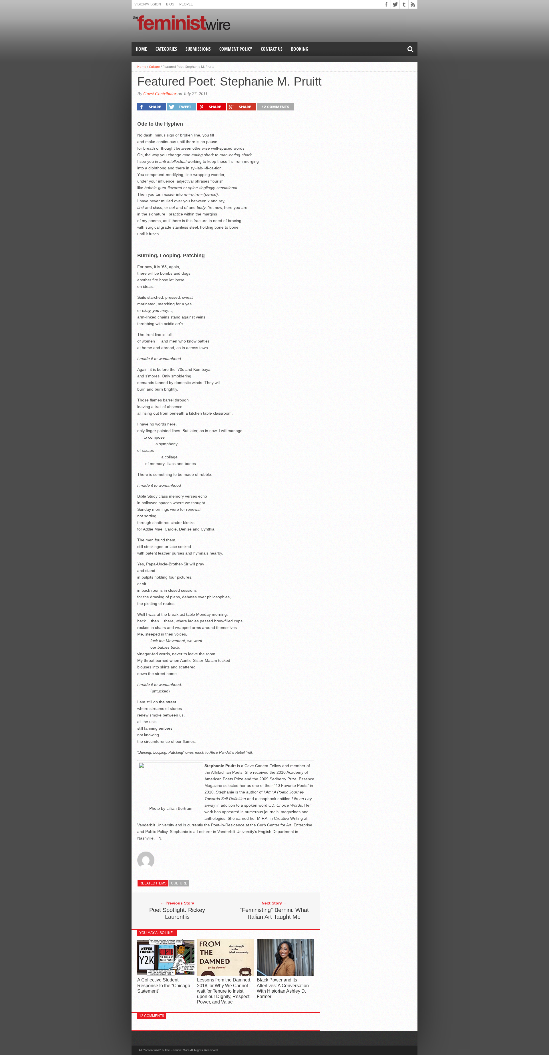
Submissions (198, 49)
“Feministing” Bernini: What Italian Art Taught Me (274, 913)
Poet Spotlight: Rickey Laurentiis (177, 913)
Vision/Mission (147, 4)
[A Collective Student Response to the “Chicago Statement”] (165, 974)
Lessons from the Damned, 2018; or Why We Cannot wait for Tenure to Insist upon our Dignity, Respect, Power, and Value (224, 990)
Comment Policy (235, 49)
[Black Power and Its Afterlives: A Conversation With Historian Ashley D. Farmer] (285, 974)
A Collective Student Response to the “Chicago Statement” (163, 985)
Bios (170, 4)
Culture (154, 66)
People (186, 4)
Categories (166, 49)
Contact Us (272, 49)
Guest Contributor (159, 93)
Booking (299, 49)
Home (141, 49)
